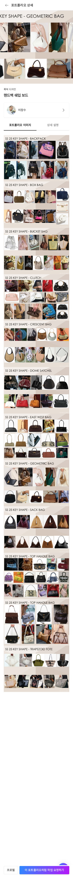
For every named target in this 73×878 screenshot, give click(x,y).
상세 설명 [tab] (53, 125)
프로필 (11, 870)
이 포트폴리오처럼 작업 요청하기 (44, 870)
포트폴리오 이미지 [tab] (20, 125)
